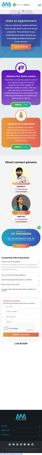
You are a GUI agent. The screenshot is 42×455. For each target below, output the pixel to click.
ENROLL (18, 105)
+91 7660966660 (21, 189)
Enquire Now (21, 245)
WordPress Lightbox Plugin (11, 454)
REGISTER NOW (21, 47)
